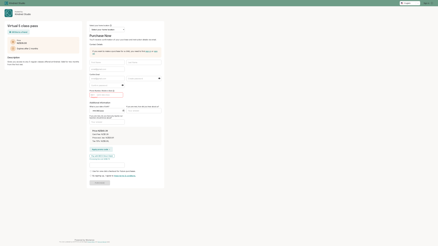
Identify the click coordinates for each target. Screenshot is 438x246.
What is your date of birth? (99, 107)
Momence (90, 240)
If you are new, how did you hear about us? (142, 107)
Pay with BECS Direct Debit (102, 156)
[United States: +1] (92, 94)
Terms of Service (102, 241)
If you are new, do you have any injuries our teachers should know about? (106, 117)
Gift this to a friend (19, 32)
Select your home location (99, 25)
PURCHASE (100, 183)
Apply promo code (100, 149)
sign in (148, 51)
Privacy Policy (91, 241)
